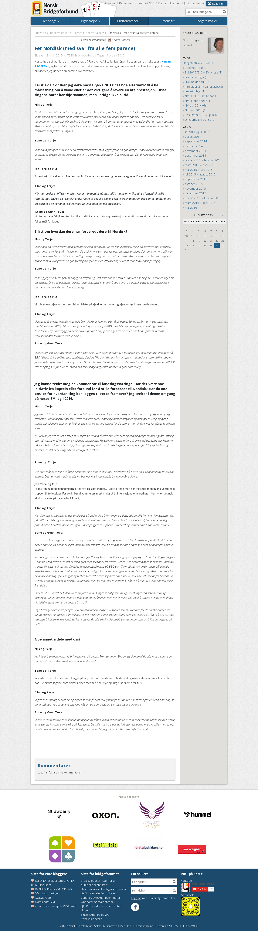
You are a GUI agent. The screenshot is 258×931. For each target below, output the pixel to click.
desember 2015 (195, 193)
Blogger (77, 33)
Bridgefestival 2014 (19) (198, 63)
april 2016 (209, 203)
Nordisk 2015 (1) (195, 110)
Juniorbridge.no (194, 3)
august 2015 (207, 174)
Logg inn (217, 3)
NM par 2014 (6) (195, 105)
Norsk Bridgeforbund (55, 8)
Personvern (126, 3)
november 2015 (195, 188)
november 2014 (195, 151)
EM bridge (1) (213, 72)
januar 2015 (193, 160)
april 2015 (209, 165)
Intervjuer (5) (193, 86)
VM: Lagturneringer (47, 893)
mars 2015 (192, 165)
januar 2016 (193, 198)
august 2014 (193, 136)
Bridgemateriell (59, 33)
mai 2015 (191, 170)
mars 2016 (192, 203)
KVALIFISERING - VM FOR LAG (53, 889)
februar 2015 (212, 160)
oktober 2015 (194, 184)
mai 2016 (191, 207)
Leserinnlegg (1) (195, 91)
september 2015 (196, 179)
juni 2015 (206, 170)
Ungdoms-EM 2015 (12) (200, 119)
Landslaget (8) (214, 86)
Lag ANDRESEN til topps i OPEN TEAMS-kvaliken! (53, 883)
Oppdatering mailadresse (97, 902)
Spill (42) (213, 115)
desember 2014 (195, 155)
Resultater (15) (194, 115)
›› (222, 215)
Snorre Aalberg (95, 33)
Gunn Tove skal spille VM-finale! (55, 906)
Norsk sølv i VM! (45, 902)
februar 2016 (212, 198)
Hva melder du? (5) (197, 82)
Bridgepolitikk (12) (196, 68)
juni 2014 (189, 132)
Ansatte (110, 3)
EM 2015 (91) (193, 72)
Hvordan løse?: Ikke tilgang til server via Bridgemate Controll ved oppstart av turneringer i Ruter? (103, 893)
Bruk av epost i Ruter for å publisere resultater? (98, 883)
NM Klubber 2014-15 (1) (200, 96)
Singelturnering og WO (95, 914)
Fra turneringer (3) (197, 77)
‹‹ (184, 215)
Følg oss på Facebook (135, 907)
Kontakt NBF (146, 3)
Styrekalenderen (91, 919)
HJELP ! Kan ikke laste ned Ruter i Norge (101, 908)
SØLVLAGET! (43, 897)
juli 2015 (190, 174)
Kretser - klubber (169, 3)
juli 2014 (203, 132)
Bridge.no (40, 33)
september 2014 (196, 141)
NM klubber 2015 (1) (198, 101)
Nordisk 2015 (115, 55)
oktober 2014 (194, 146)
